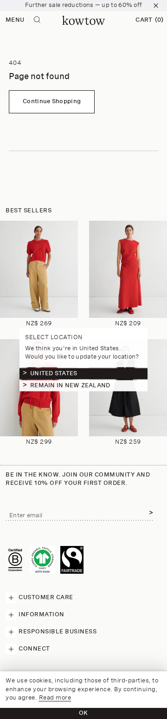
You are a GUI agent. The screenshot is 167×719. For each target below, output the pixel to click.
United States (53, 373)
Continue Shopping (52, 102)
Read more (55, 698)
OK (83, 713)
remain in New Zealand (70, 385)
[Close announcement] (155, 5)
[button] (149, 20)
